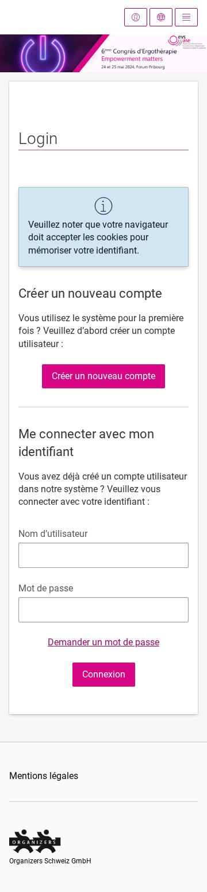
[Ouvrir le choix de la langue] (161, 17)
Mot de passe (45, 588)
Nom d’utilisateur (52, 533)
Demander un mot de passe (103, 642)
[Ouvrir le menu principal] (186, 17)
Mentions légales (43, 775)
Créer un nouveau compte (103, 376)
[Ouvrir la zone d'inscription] (135, 17)
